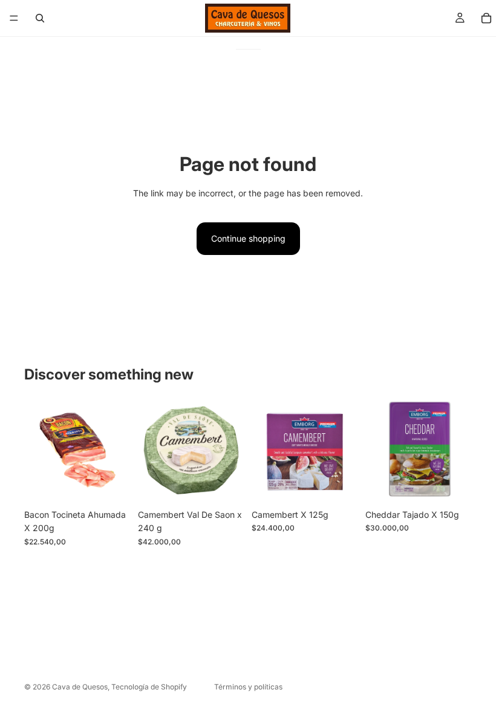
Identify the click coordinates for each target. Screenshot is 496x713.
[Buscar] (40, 18)
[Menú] (14, 18)
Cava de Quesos (80, 686)
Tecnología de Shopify (149, 686)
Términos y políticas (248, 686)
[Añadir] (112, 484)
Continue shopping (248, 238)
